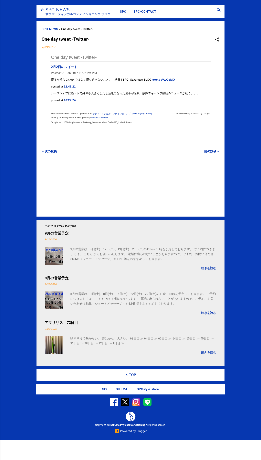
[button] (217, 40)
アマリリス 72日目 (61, 322)
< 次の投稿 (49, 151)
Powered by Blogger (133, 431)
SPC (123, 11)
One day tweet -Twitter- (74, 57)
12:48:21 (70, 86)
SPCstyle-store (148, 389)
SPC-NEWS (57, 10)
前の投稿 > (211, 151)
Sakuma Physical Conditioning (127, 425)
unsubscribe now (99, 117)
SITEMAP (122, 389)
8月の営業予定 (57, 278)
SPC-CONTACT (145, 11)
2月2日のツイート (64, 67)
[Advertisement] (130, 184)
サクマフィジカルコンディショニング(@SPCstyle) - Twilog (122, 113)
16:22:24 (70, 100)
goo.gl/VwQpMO (163, 79)
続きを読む (208, 268)
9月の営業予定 (57, 233)
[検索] (218, 10)
